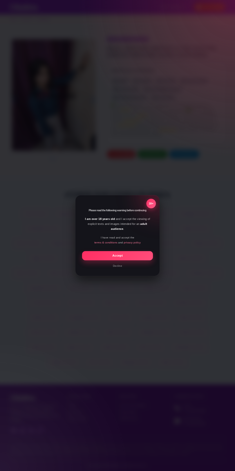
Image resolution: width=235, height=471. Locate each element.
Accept (117, 255)
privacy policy (132, 242)
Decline (117, 265)
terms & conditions (106, 242)
